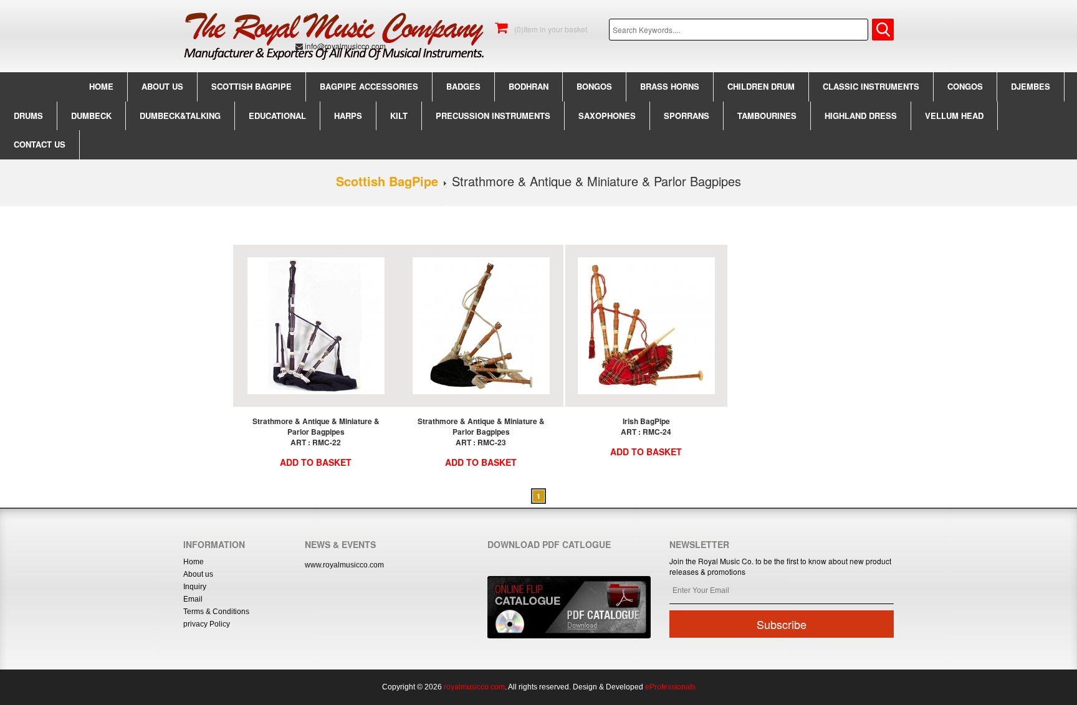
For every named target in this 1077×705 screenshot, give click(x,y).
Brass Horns (669, 86)
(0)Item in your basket (549, 29)
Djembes (1030, 86)
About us (162, 86)
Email (193, 599)
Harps (348, 115)
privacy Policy (206, 624)
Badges (463, 86)
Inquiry (194, 586)
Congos (965, 86)
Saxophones (607, 115)
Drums (28, 115)
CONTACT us (39, 144)
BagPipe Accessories (369, 86)
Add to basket (316, 462)
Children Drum (761, 86)
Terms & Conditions (216, 611)
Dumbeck (91, 115)
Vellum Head (954, 115)
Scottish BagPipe (251, 86)
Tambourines (767, 115)
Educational (277, 115)
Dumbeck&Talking (180, 115)
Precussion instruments (493, 115)
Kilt (399, 115)
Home (101, 86)
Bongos (594, 86)
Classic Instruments (871, 86)
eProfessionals (670, 687)
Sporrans (686, 115)
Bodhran (528, 86)
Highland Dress (861, 115)
